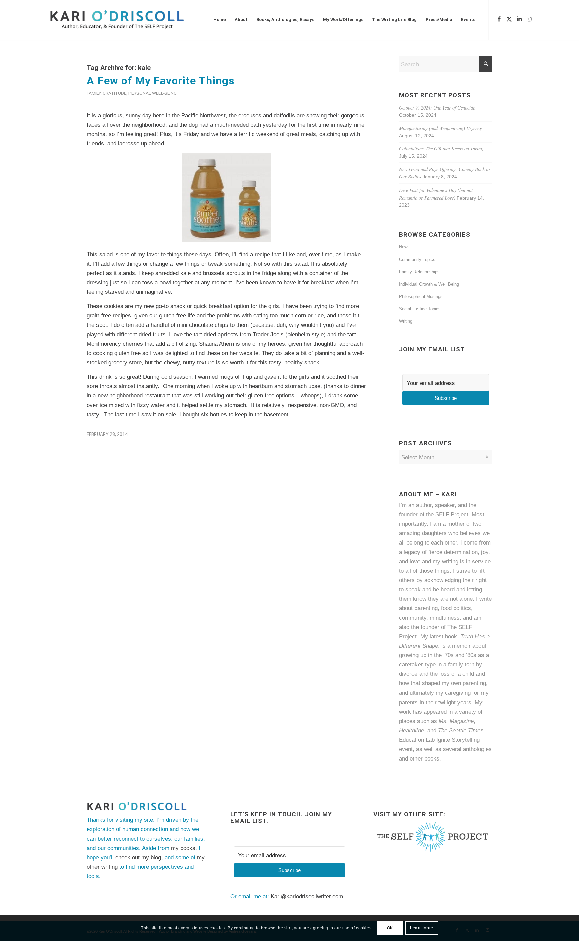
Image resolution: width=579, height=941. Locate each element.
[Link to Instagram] (529, 19)
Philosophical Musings (421, 296)
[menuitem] (219, 20)
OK (390, 928)
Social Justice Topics (420, 308)
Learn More (421, 928)
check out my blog (138, 857)
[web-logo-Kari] (129, 20)
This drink (99, 377)
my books (183, 848)
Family (94, 93)
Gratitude (114, 93)
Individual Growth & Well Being (429, 284)
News (404, 246)
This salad (100, 254)
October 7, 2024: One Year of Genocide (437, 107)
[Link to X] (509, 19)
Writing (405, 321)
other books (424, 758)
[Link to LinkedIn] (519, 19)
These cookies (105, 306)
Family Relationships (419, 271)
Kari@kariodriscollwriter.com (307, 896)
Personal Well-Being (152, 93)
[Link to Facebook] (499, 19)
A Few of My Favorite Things (161, 80)
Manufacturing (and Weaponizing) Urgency (440, 128)
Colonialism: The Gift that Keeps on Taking (441, 148)
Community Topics (417, 259)
